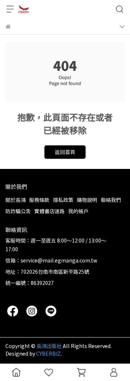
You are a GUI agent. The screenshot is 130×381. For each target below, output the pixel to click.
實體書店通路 (49, 211)
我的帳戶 (78, 211)
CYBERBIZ (48, 353)
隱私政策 (63, 199)
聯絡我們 (111, 199)
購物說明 (87, 199)
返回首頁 (65, 152)
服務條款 (39, 199)
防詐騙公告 (18, 211)
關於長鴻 (15, 199)
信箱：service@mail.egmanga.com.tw (51, 260)
